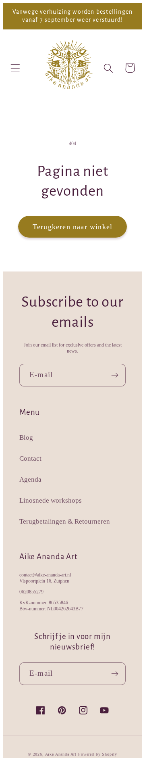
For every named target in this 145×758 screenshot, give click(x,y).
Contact (30, 458)
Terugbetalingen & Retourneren (64, 521)
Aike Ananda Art (61, 754)
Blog (26, 437)
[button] (15, 68)
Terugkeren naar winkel (72, 227)
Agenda (30, 479)
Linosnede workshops (50, 500)
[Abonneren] (114, 375)
